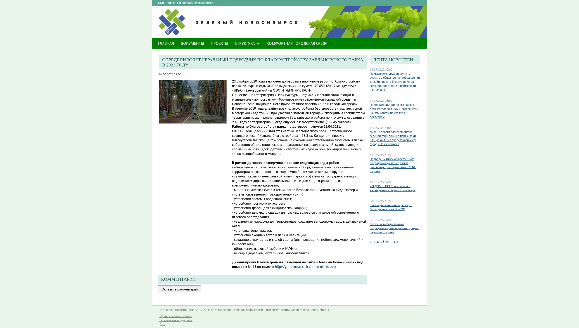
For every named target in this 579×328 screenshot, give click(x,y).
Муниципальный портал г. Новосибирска (185, 3)
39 (387, 242)
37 (378, 242)
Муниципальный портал (175, 316)
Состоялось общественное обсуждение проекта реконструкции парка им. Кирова (394, 228)
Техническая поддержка (175, 320)
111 (396, 242)
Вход (163, 324)
